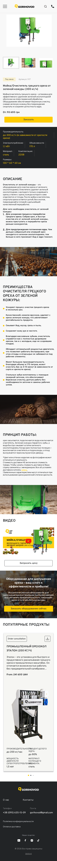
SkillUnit (28, 854)
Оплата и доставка (11, 827)
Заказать (28, 119)
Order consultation (17, 639)
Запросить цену (29, 563)
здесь (24, 470)
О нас (6, 800)
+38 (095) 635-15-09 (52, 6)
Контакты (28, 800)
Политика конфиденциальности (18, 821)
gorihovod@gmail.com (41, 812)
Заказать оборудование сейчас (28, 608)
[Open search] (45, 6)
